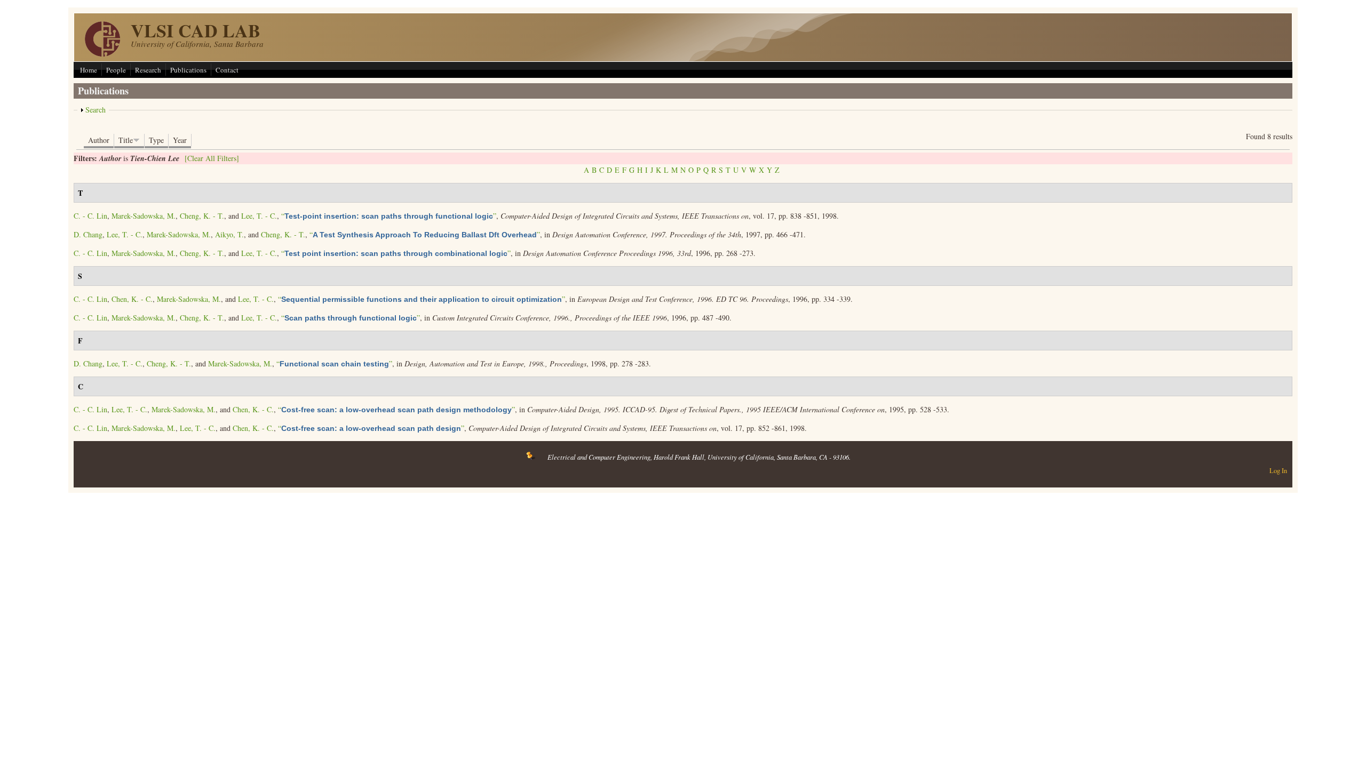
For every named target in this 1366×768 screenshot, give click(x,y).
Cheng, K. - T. (202, 216)
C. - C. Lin (90, 216)
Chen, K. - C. (132, 299)
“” (388, 216)
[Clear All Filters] (212, 158)
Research (148, 70)
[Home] (102, 54)
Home (88, 70)
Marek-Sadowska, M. (144, 216)
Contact (227, 70)
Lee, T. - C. (259, 216)
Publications (188, 70)
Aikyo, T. (229, 234)
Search (95, 110)
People (116, 70)
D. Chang (88, 234)
